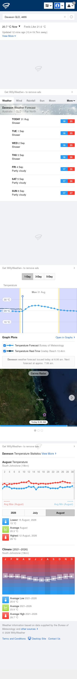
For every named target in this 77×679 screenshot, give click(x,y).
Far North (30, 111)
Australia (7, 111)
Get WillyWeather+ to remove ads (22, 92)
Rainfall (31, 100)
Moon (52, 100)
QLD (18, 111)
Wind (19, 100)
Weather (7, 100)
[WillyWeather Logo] (8, 6)
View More (47, 490)
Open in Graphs (64, 373)
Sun (42, 100)
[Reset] (64, 16)
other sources (28, 665)
